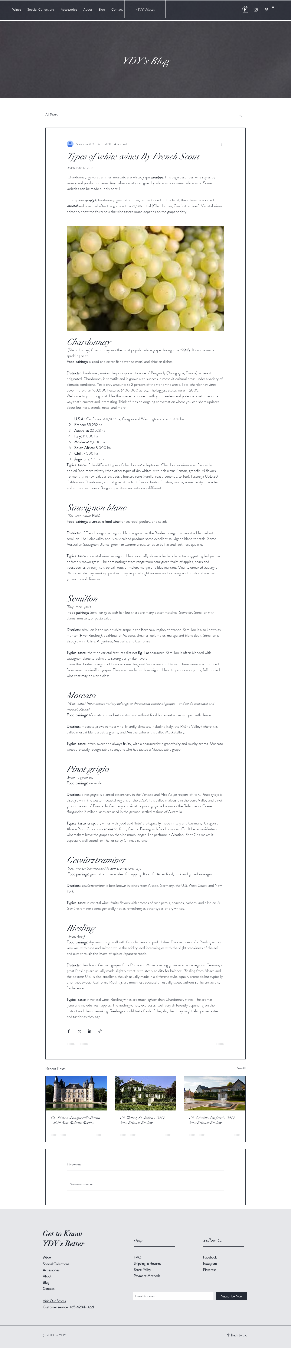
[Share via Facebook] (69, 1031)
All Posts (51, 114)
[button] (273, 7)
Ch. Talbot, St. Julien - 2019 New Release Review (142, 1120)
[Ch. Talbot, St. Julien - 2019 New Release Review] (145, 1093)
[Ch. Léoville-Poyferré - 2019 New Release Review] (214, 1093)
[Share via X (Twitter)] (79, 1031)
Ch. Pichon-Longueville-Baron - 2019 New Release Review (75, 1120)
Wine (148, 10)
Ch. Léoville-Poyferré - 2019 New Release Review (211, 1120)
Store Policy (142, 1269)
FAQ (137, 1257)
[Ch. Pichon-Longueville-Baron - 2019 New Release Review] (76, 1093)
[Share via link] (100, 1031)
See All (241, 1068)
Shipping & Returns (148, 1263)
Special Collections (56, 1263)
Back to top (239, 1335)
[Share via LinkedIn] (90, 1031)
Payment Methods (147, 1275)
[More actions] (221, 144)
